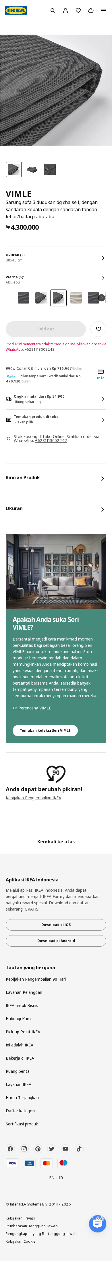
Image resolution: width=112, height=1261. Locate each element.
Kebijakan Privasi (20, 1218)
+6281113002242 (40, 349)
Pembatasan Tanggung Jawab (32, 1226)
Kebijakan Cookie (21, 1241)
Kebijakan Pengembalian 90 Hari (36, 979)
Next (101, 298)
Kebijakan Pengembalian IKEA (33, 797)
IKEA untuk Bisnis (22, 1005)
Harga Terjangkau (22, 1097)
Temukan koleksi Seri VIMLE (45, 730)
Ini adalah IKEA (19, 1045)
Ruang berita (18, 1071)
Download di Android (56, 940)
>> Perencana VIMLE (32, 708)
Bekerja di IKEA (20, 1058)
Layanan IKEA (18, 1084)
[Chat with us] (97, 1223)
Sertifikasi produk (22, 1124)
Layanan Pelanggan (24, 992)
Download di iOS (56, 924)
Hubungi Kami (19, 1018)
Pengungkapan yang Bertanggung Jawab (41, 1233)
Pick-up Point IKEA (23, 1031)
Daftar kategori (20, 1110)
